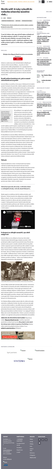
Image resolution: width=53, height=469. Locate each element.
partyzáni (18, 20)
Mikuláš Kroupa (47, 110)
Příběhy (9, 18)
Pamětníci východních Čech (8, 20)
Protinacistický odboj (27, 20)
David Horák (46, 46)
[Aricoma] (19, 361)
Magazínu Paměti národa (12, 320)
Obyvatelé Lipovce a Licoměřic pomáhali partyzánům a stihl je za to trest (44, 96)
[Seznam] (34, 361)
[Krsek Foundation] (41, 352)
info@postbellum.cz (7, 450)
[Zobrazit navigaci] (49, 1)
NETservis (9, 459)
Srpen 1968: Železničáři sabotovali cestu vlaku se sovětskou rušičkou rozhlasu (43, 25)
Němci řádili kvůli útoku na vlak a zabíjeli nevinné (44, 114)
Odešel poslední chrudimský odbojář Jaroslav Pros (44, 105)
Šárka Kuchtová (41, 92)
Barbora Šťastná (41, 33)
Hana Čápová (46, 20)
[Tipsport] (26, 352)
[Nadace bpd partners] (12, 352)
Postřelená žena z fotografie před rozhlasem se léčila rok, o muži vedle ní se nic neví (44, 51)
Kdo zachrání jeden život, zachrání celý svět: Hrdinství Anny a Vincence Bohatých (44, 62)
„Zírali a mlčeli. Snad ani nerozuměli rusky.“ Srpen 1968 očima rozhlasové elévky (44, 40)
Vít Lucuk (45, 58)
